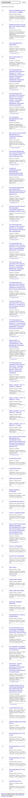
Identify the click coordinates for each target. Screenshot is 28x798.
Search (24, 2)
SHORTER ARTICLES (16, 708)
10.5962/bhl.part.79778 (14, 336)
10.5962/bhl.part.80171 (14, 202)
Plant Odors (13, 567)
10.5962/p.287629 (13, 359)
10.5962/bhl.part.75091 (14, 53)
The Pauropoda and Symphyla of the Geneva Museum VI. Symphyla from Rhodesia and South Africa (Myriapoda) (17, 228)
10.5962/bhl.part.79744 (14, 381)
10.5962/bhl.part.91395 (14, 316)
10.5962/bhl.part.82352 (14, 239)
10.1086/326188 (13, 575)
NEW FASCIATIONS (15, 478)
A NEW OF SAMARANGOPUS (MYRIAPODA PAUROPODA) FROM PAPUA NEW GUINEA (16, 172)
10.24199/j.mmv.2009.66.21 (15, 147)
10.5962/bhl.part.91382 (14, 89)
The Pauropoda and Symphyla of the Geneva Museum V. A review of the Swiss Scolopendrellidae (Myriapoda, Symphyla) (17, 247)
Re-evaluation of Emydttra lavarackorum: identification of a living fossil (17, 648)
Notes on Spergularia (15, 546)
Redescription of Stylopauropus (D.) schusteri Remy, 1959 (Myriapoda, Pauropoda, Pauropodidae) (16, 344)
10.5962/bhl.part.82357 (14, 297)
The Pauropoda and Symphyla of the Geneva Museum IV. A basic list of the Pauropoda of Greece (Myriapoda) (17, 304)
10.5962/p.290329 (13, 704)
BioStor (3, 793)
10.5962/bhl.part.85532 (14, 113)
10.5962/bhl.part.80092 (14, 681)
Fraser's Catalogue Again (17, 512)
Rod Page (15, 793)
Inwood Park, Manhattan (16, 556)
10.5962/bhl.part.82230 (14, 258)
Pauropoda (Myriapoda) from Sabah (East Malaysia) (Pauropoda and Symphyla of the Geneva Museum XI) (17, 191)
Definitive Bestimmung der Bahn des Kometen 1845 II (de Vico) (17, 26)
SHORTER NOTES (15, 458)
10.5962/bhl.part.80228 (14, 164)
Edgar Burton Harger (15, 579)
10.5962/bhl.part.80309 (14, 542)
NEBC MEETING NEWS (16, 590)
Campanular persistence (16, 501)
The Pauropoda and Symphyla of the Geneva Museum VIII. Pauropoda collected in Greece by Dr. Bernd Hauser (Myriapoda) (17, 286)
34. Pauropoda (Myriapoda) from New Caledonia (16, 118)
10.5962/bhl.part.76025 (14, 278)
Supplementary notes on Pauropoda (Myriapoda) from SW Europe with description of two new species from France (16, 689)
